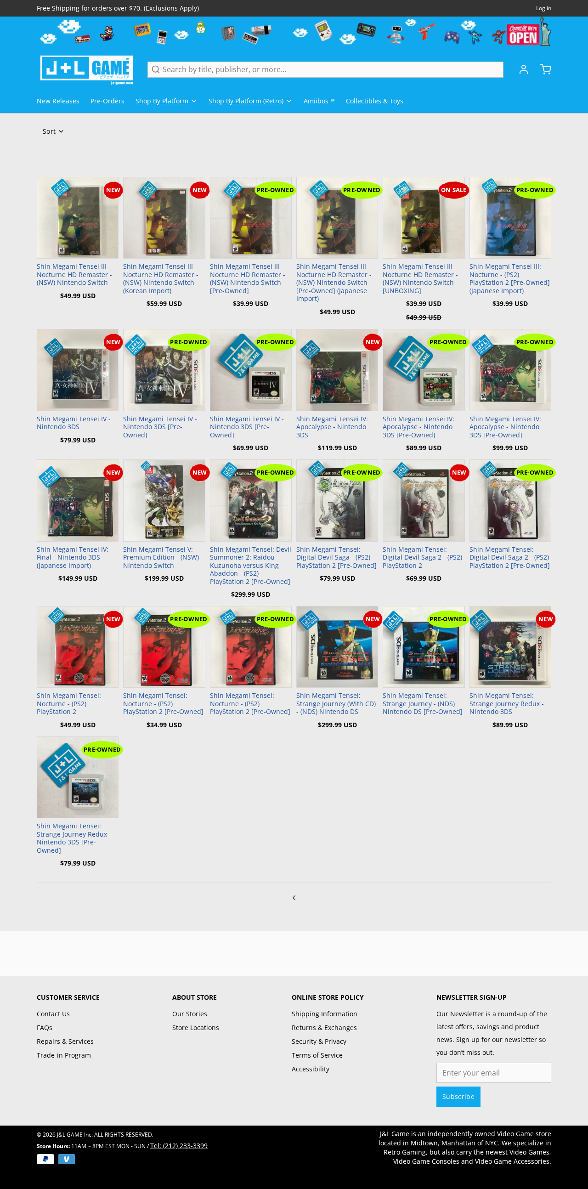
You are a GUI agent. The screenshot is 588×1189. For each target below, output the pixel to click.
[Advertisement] (294, 952)
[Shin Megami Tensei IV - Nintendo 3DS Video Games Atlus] (78, 370)
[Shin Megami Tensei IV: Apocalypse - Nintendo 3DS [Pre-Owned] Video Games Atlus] (423, 370)
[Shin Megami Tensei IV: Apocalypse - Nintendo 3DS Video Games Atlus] (337, 370)
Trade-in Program (64, 1055)
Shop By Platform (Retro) (246, 100)
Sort (49, 131)
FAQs (44, 1027)
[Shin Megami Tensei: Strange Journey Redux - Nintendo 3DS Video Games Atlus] (510, 647)
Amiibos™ (319, 100)
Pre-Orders (107, 100)
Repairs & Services (65, 1041)
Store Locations (195, 1027)
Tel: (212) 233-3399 (179, 1145)
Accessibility (310, 1068)
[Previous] (294, 896)
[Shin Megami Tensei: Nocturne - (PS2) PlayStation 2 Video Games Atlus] (78, 647)
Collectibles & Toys (374, 100)
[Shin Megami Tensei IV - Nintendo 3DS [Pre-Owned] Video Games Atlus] (164, 370)
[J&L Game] (86, 69)
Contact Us (53, 1013)
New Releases (58, 100)
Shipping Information (324, 1013)
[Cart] (542, 69)
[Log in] (520, 69)
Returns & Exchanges (324, 1027)
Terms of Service (317, 1055)
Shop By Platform (162, 100)
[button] (77, 247)
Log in (543, 8)
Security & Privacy (319, 1041)
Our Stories (189, 1013)
